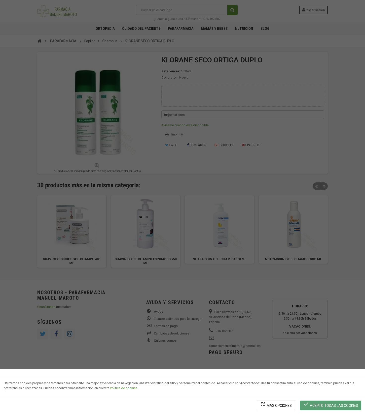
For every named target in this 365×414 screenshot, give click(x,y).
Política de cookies (123, 388)
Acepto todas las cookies (330, 404)
